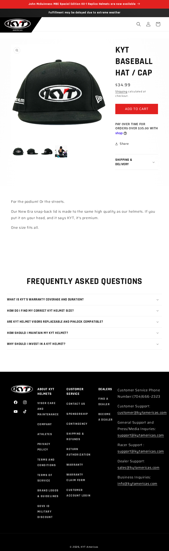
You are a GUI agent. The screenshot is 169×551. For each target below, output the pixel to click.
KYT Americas (89, 547)
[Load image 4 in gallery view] (61, 151)
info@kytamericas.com (137, 483)
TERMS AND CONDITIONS (46, 462)
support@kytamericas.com (141, 435)
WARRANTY (74, 465)
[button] (138, 24)
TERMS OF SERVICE (44, 478)
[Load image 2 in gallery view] (32, 151)
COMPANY (44, 424)
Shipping (121, 91)
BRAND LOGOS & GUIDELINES (48, 493)
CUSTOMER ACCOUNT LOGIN (78, 493)
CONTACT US (75, 404)
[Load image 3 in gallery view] (47, 151)
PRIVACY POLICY (43, 447)
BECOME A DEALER (105, 417)
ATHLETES (44, 434)
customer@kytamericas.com (142, 412)
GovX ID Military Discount (45, 511)
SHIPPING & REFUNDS (75, 436)
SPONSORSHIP (77, 414)
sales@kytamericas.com (139, 467)
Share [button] (124, 143)
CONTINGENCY (76, 424)
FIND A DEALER (104, 401)
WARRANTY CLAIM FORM (75, 477)
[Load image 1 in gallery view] (18, 151)
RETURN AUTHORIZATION (78, 452)
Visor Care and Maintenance (48, 408)
